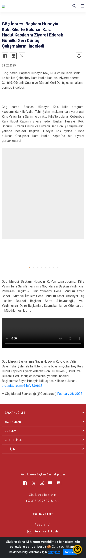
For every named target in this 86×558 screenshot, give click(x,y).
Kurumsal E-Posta (46, 531)
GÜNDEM (10, 431)
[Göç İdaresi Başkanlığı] (22, 6)
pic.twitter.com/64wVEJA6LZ (22, 386)
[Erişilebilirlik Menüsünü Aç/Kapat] (77, 549)
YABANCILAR (13, 421)
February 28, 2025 (69, 394)
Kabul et (70, 552)
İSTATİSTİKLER (14, 440)
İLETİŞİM (10, 449)
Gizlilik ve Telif (43, 514)
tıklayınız (54, 552)
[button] (29, 267)
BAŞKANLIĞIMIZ (15, 412)
